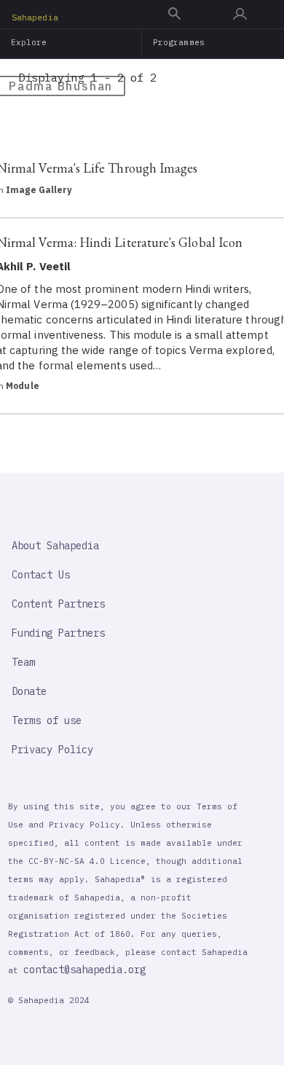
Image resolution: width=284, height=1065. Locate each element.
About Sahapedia (55, 545)
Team (23, 662)
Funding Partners (58, 633)
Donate (29, 691)
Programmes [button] (179, 42)
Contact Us (41, 574)
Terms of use (47, 720)
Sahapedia (35, 17)
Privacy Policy (52, 749)
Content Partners (58, 603)
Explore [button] (29, 42)
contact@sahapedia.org (84, 969)
